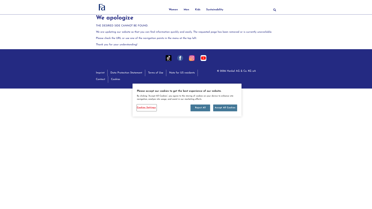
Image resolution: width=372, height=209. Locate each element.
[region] (187, 100)
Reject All (200, 108)
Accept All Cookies (225, 108)
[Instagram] (192, 58)
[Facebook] (180, 58)
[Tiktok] (168, 58)
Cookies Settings (146, 108)
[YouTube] (203, 58)
